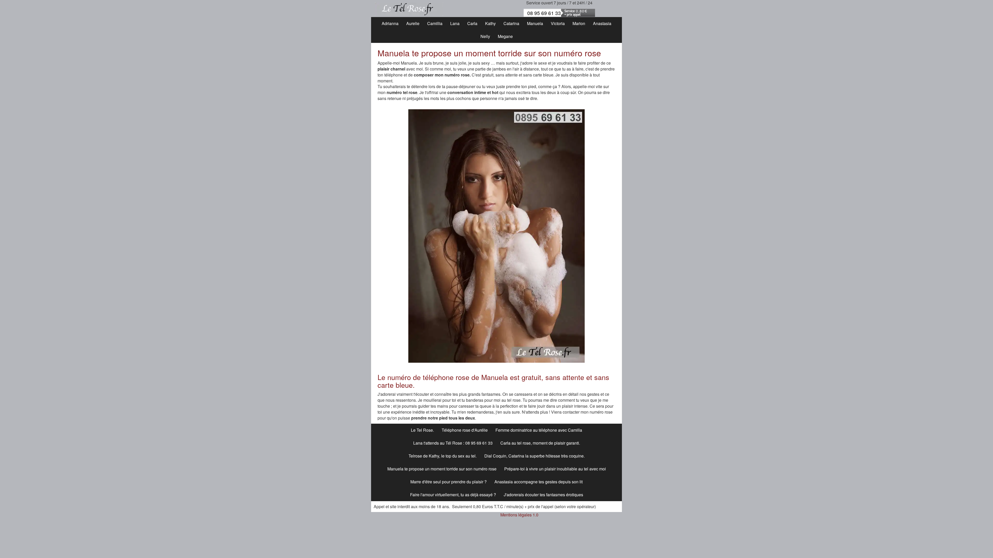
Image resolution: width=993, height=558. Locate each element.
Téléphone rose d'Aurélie (465, 430)
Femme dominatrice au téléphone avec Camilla (538, 430)
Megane (505, 36)
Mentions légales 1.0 (519, 515)
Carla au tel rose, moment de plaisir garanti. (540, 443)
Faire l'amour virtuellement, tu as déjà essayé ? (453, 495)
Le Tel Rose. (422, 430)
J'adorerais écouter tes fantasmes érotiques (543, 495)
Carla (472, 23)
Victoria (558, 23)
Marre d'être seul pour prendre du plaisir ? (448, 482)
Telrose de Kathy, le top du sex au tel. (443, 456)
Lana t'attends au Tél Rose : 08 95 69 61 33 (453, 443)
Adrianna (390, 23)
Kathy (490, 23)
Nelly (485, 36)
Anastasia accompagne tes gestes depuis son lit (538, 482)
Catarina (511, 23)
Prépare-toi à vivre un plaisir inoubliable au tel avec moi (555, 469)
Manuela (535, 23)
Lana (455, 23)
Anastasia (602, 23)
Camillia (434, 23)
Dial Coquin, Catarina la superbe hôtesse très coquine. (534, 456)
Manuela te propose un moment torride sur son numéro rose (441, 469)
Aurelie (412, 23)
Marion (579, 23)
